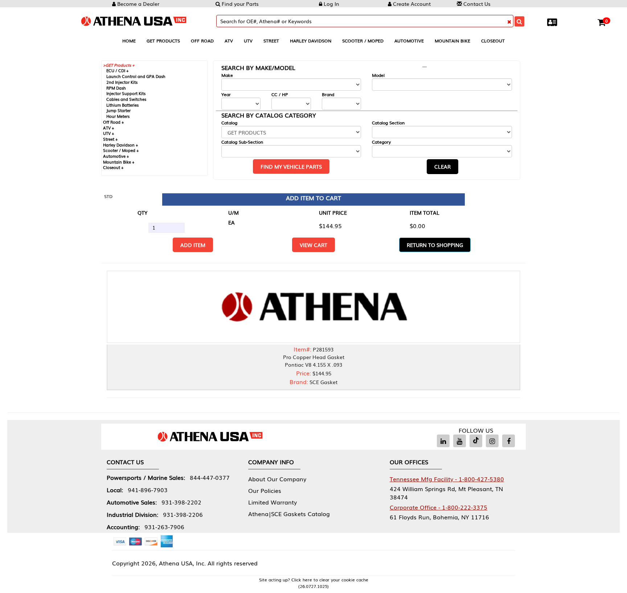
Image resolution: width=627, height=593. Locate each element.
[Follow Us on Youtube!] (459, 441)
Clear (442, 166)
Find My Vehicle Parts (291, 166)
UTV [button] (248, 40)
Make (227, 75)
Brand (328, 94)
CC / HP (279, 94)
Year (226, 94)
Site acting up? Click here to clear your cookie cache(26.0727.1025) (313, 582)
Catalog (229, 123)
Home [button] (129, 40)
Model (378, 75)
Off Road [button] (202, 40)
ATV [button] (229, 40)
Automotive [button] (409, 40)
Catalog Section (388, 123)
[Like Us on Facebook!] (508, 441)
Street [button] (271, 40)
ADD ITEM (192, 244)
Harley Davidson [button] (310, 40)
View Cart (313, 244)
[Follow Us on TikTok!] (476, 441)
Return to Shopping (435, 244)
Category (381, 142)
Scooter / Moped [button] (363, 40)
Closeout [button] (493, 40)
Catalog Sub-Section (242, 142)
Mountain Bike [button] (452, 40)
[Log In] (554, 21)
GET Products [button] (163, 40)
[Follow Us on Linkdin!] (443, 441)
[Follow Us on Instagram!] (492, 441)
